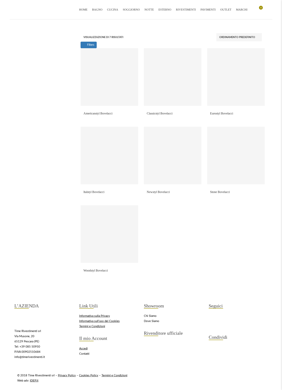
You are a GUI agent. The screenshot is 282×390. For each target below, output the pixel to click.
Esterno (164, 9)
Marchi (241, 9)
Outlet (225, 9)
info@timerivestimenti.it (29, 357)
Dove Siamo (151, 321)
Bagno (97, 9)
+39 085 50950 (30, 346)
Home (83, 9)
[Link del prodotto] (109, 77)
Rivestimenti (186, 9)
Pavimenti (208, 9)
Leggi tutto (109, 110)
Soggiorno (131, 9)
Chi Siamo (150, 316)
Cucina (112, 9)
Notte (149, 9)
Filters (90, 45)
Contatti (84, 353)
